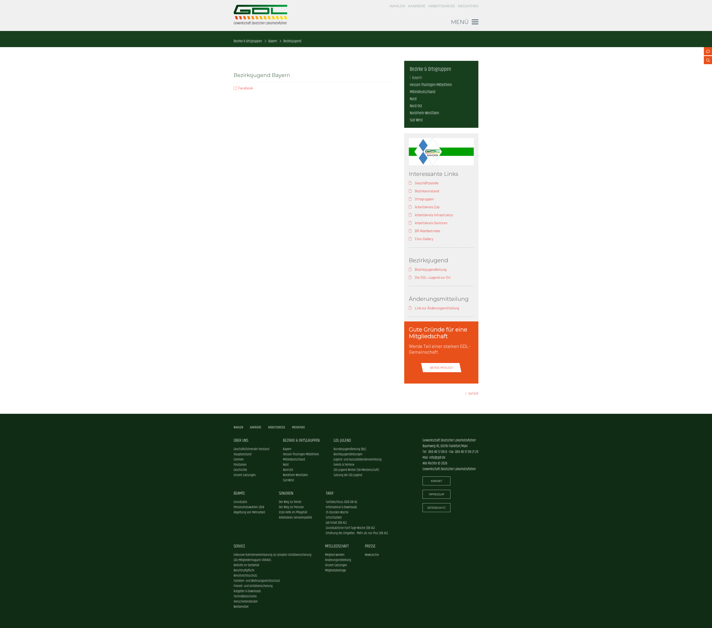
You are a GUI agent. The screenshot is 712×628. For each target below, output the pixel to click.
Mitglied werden (335, 555)
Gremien (239, 459)
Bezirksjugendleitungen (348, 454)
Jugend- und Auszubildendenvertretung (357, 459)
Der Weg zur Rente (290, 502)
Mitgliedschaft (337, 546)
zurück (473, 393)
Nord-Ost (416, 106)
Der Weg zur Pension (291, 507)
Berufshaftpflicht (244, 570)
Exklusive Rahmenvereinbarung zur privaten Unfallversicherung (272, 555)
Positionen (240, 464)
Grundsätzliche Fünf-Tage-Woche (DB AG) (350, 528)
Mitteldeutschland (422, 92)
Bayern (272, 41)
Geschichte (240, 470)
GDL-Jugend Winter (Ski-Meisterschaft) (356, 470)
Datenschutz (436, 507)
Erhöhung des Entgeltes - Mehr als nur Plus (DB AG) (357, 533)
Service (239, 546)
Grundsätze (240, 502)
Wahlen (397, 6)
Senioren (286, 493)
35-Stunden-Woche (337, 512)
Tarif (330, 493)
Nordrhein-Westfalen (424, 113)
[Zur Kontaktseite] (708, 51)
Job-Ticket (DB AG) (336, 522)
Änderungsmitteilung (338, 560)
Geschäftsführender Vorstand (251, 449)
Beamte (239, 493)
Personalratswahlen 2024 (249, 507)
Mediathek (468, 6)
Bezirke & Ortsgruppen (248, 41)
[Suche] (708, 60)
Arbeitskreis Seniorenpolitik (295, 517)
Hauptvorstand (242, 454)
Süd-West (416, 120)
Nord (413, 99)
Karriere (417, 6)
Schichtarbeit (334, 517)
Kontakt (436, 481)
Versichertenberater (246, 601)
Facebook (245, 88)
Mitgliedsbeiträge (335, 570)
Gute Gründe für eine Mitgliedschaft (438, 332)
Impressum (436, 494)
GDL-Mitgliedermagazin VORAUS (252, 560)
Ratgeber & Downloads (247, 591)
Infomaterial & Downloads (341, 507)
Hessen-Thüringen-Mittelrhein (431, 85)
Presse (370, 546)
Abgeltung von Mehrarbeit (249, 512)
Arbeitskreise (441, 6)
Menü (460, 22)
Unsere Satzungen (245, 475)
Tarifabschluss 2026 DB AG (341, 502)
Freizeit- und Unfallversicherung (253, 586)
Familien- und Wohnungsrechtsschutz (257, 580)
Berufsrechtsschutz (245, 575)
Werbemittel (241, 606)
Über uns (241, 440)
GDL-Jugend (342, 440)
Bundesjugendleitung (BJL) (350, 449)
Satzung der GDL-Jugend (348, 475)
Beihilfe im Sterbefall (246, 565)
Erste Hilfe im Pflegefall (293, 512)
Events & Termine (344, 464)
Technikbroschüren (245, 596)
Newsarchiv (372, 555)
